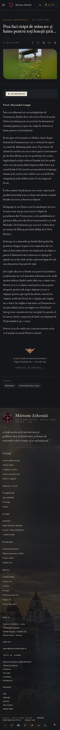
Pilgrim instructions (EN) (13, 553)
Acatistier (7, 677)
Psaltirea (7, 669)
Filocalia (6, 673)
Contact (6, 585)
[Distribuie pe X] (38, 42)
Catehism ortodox (10, 469)
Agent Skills (8, 709)
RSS (4, 694)
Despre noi (7, 581)
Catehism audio (9, 534)
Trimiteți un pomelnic (30, 367)
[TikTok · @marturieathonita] (25, 725)
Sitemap (6, 697)
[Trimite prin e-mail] (49, 42)
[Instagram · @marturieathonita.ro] (11, 725)
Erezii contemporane (11, 474)
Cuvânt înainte (8, 576)
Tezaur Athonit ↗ (10, 604)
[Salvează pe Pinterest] (43, 42)
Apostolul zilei (8, 497)
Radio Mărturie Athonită (12, 525)
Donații (6, 590)
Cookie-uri (30, 720)
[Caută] (40, 5)
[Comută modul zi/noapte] (54, 724)
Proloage (6, 502)
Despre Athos (8, 557)
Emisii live (6, 520)
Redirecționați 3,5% (11, 595)
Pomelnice (7, 680)
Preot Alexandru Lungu (29, 385)
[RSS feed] (45, 725)
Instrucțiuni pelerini (11, 548)
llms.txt (6, 701)
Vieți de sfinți (8, 464)
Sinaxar (5, 506)
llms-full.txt (7, 705)
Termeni (40, 718)
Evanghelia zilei (9, 492)
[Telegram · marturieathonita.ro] (31, 725)
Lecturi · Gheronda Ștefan (13, 529)
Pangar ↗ (7, 599)
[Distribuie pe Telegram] (55, 42)
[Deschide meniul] (3, 4)
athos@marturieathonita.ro (14, 648)
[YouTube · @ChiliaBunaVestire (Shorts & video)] (18, 725)
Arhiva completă (9, 478)
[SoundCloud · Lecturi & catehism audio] (38, 725)
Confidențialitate (12, 720)
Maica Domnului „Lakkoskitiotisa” (17, 662)
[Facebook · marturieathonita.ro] (5, 725)
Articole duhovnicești (16, 20)
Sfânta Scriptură (10, 665)
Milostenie (9, 385)
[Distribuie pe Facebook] (32, 42)
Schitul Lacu (7, 562)
